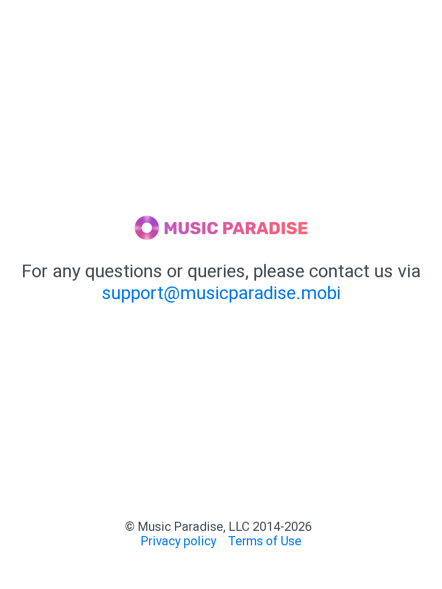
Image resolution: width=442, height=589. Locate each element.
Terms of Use (265, 541)
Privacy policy (178, 541)
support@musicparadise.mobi (221, 293)
